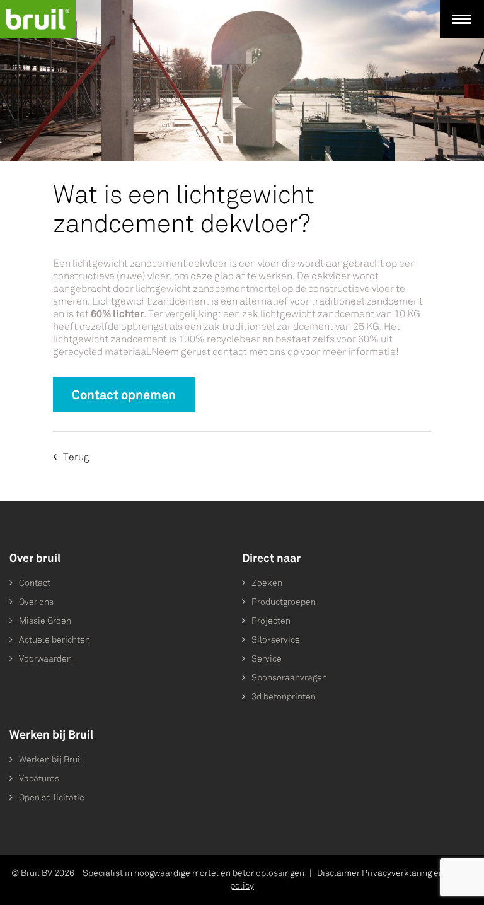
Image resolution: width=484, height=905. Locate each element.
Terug (76, 457)
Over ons (36, 602)
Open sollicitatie (51, 797)
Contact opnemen (124, 395)
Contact (34, 583)
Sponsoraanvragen (289, 677)
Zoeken (266, 583)
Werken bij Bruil (51, 759)
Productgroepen (283, 602)
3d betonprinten (283, 696)
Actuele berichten (54, 639)
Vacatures (39, 778)
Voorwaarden (45, 658)
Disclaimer (338, 873)
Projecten (271, 621)
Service (266, 658)
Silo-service (275, 639)
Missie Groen (45, 621)
